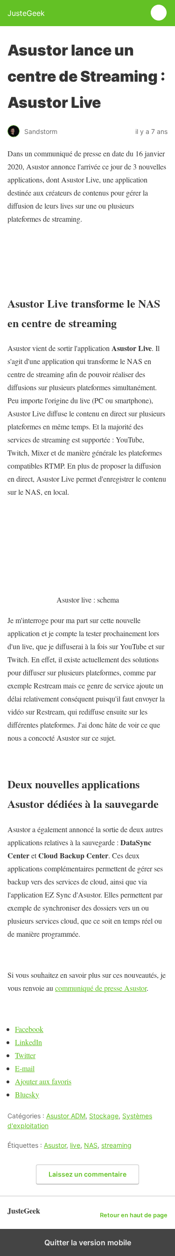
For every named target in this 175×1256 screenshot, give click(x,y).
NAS (91, 1145)
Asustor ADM (65, 1116)
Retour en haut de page (134, 1215)
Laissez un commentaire (87, 1174)
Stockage (104, 1116)
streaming (116, 1145)
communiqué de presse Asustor (101, 988)
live (75, 1145)
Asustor (55, 1145)
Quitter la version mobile (87, 1242)
